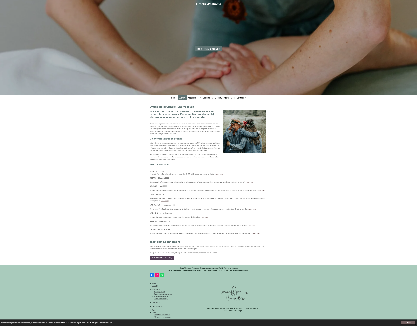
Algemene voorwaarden (162, 317)
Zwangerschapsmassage (163, 294)
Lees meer (220, 174)
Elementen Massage (161, 299)
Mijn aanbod (156, 289)
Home (154, 283)
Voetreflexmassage (161, 296)
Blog (153, 310)
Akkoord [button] (408, 323)
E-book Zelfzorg (157, 306)
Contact (154, 312)
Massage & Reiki (159, 292)
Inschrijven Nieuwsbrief (162, 315)
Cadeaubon (156, 302)
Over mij (155, 286)
